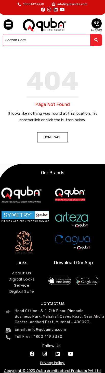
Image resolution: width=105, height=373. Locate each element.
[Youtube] (62, 9)
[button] (8, 24)
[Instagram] (49, 9)
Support (96, 30)
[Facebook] (43, 9)
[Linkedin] (56, 9)
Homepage (52, 137)
